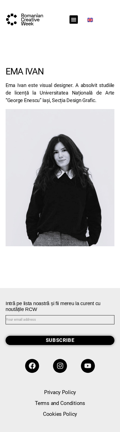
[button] (73, 19)
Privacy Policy (60, 392)
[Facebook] (32, 366)
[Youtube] (88, 366)
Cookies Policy (60, 414)
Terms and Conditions (60, 403)
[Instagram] (60, 366)
